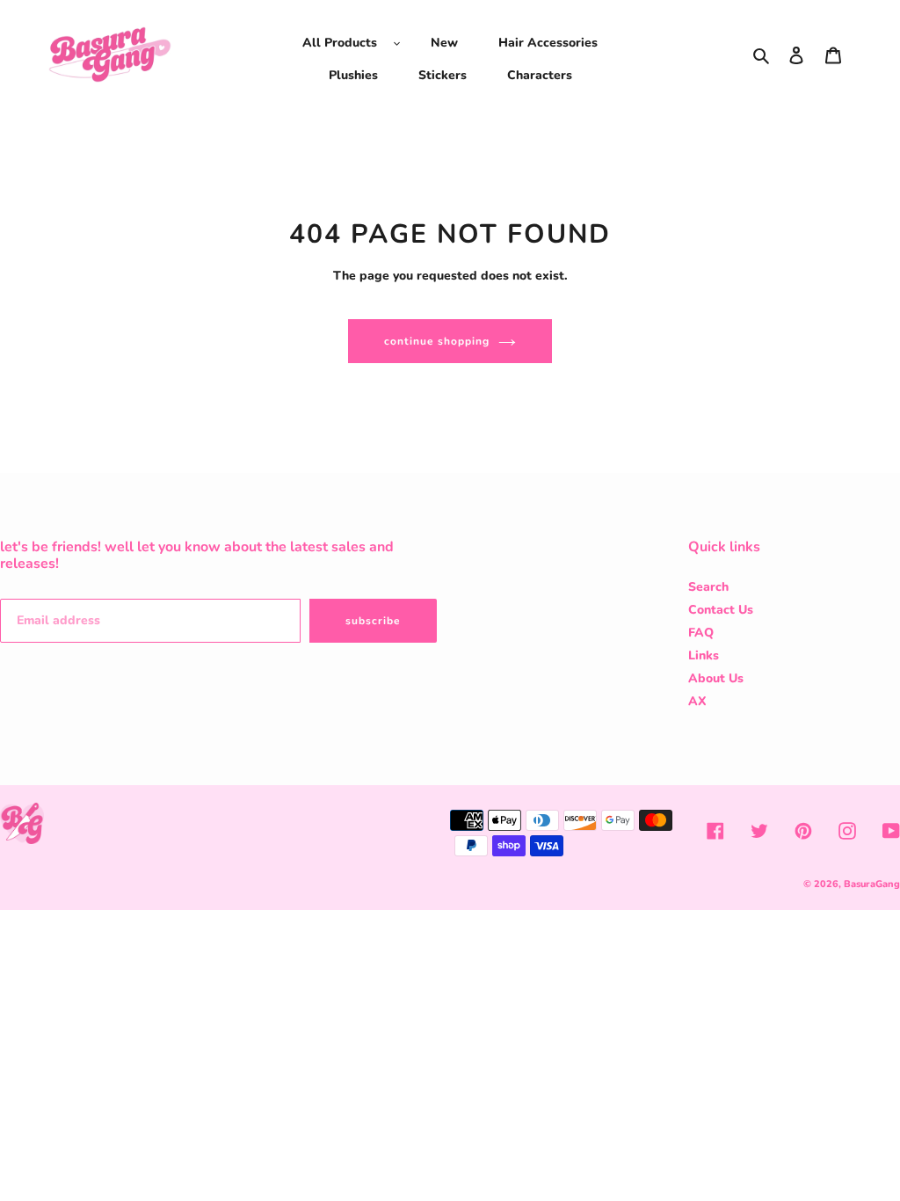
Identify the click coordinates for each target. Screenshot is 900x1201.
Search (708, 587)
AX (697, 701)
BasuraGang (872, 884)
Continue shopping (436, 341)
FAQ (701, 632)
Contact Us (720, 609)
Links (703, 655)
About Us (716, 678)
